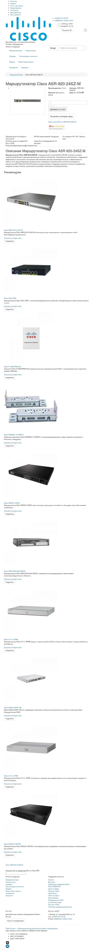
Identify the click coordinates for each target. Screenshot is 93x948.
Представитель (15, 8)
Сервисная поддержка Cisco (58, 884)
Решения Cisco (53, 904)
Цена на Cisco (53, 889)
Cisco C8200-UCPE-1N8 (13, 707)
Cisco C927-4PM (10, 298)
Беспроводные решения (28, 56)
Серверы (12, 56)
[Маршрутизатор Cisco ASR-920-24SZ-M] (27, 101)
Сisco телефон (53, 895)
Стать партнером (16, 6)
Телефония (13, 67)
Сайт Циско (52, 893)
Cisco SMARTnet (54, 886)
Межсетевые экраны (26, 62)
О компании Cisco (55, 902)
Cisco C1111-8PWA (11, 639)
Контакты (13, 1)
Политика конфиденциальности (60, 907)
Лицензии (24, 67)
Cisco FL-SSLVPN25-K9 (12, 366)
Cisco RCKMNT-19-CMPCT (14, 435)
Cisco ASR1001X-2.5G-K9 (13, 230)
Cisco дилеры (53, 898)
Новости (13, 3)
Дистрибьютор (15, 12)
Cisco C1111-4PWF (11, 776)
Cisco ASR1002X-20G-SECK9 (14, 571)
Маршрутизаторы (15, 50)
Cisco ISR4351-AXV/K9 (12, 844)
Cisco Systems (15, 15)
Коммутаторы (31, 50)
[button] (62, 122)
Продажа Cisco (53, 891)
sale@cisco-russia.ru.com (64, 20)
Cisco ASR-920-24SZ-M (14, 865)
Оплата (51, 880)
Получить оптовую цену (13, 238)
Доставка (51, 882)
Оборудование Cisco (56, 900)
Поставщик (14, 10)
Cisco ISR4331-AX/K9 (12, 503)
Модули (12, 62)
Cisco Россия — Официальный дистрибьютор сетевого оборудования (32, 928)
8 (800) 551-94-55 (61, 18)
